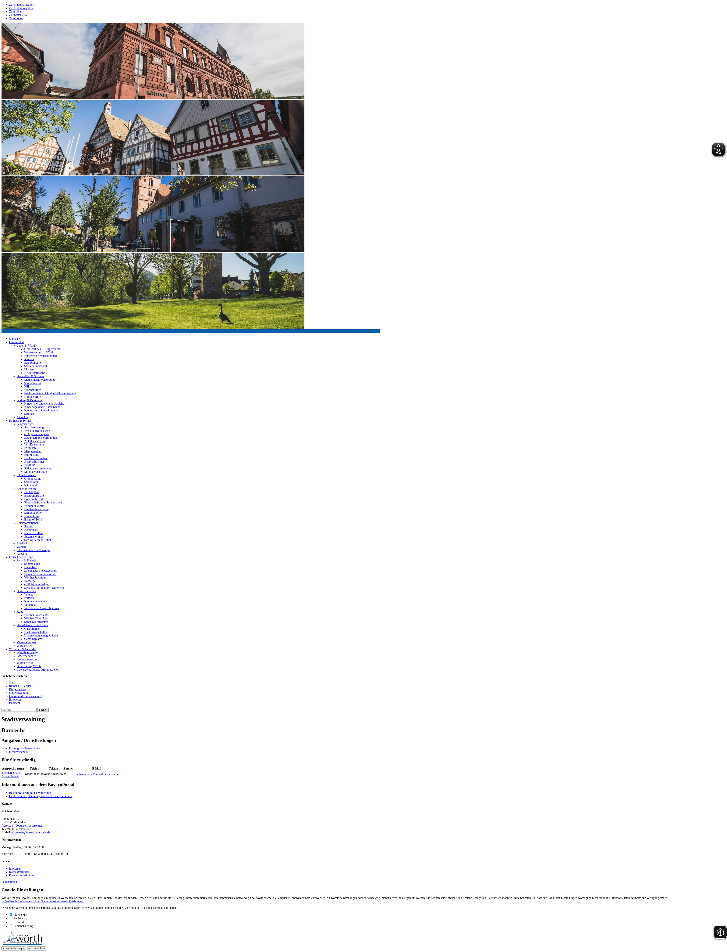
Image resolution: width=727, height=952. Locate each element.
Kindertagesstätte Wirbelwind (41, 410)
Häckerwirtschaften (36, 632)
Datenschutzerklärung (22, 875)
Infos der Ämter (26, 475)
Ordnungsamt (32, 478)
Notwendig (20, 914)
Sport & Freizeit (26, 560)
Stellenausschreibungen (38, 468)
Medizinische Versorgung (39, 379)
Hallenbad (30, 567)
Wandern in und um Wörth (40, 574)
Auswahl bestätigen (13, 948)
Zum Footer (16, 18)
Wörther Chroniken (36, 618)
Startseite (14, 338)
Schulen (29, 413)
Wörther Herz (32, 389)
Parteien (29, 598)
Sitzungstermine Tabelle (38, 540)
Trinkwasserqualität (36, 458)
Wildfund (29, 465)
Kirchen (29, 359)
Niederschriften (33, 533)
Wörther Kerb (25, 645)
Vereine (28, 594)
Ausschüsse (31, 529)
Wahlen (21, 546)
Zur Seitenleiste (18, 14)
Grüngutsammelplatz (36, 434)
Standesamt (31, 482)
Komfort (19, 922)
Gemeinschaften (26, 591)
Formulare (30, 447)
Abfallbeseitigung (34, 441)
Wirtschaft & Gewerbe (22, 649)
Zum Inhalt (15, 11)
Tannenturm (31, 516)
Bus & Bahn (31, 454)
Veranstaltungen (26, 642)
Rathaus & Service (20, 420)
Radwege (30, 580)
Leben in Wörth (26, 345)
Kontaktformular (19, 872)
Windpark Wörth (34, 505)
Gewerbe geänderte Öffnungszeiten (38, 669)
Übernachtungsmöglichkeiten (41, 635)
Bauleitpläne (31, 492)
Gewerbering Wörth (29, 666)
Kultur (20, 611)
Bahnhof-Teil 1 (33, 519)
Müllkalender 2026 (35, 471)
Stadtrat (28, 526)
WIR (27, 386)
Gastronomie (32, 628)
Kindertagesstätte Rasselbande (42, 407)
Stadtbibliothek (33, 362)
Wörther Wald (25, 662)
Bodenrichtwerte (34, 499)
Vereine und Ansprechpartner (41, 608)
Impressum (15, 868)
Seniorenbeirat (32, 383)
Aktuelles (22, 417)
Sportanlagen (32, 563)
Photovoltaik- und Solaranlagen (43, 502)
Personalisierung (23, 926)
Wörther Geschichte (36, 615)
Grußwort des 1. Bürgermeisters (43, 349)
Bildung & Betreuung (30, 400)
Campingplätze (33, 638)
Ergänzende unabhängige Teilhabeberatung (50, 393)
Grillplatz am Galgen (36, 584)
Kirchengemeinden (35, 601)
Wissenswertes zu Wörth (39, 352)
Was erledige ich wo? (37, 430)
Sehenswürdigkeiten (36, 621)
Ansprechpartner (34, 461)
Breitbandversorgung (36, 509)
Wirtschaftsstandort (28, 652)
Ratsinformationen (28, 523)
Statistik (18, 918)
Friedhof (22, 543)
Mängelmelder (32, 451)
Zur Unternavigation (21, 8)
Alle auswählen (36, 948)
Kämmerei (30, 485)
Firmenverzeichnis (28, 659)
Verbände (30, 604)
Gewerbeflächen (26, 656)
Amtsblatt (22, 553)
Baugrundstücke (34, 495)
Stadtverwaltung (34, 427)
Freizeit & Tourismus (21, 557)
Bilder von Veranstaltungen (40, 355)
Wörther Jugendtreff (36, 577)
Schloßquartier (33, 512)
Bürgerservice (25, 424)
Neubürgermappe (34, 372)
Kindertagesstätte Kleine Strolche (44, 403)
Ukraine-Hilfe (32, 396)
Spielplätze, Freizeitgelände (40, 570)
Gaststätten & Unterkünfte (32, 625)
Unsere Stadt (16, 342)
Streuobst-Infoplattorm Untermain (44, 587)
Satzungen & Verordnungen (41, 437)
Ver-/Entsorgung (34, 444)
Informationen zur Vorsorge (33, 550)
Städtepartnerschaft (35, 366)
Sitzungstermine (33, 536)
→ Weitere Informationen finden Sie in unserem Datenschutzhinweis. (43, 901)
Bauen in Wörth (26, 488)
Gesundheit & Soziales (30, 376)
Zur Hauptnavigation (21, 4)
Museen (29, 369)
